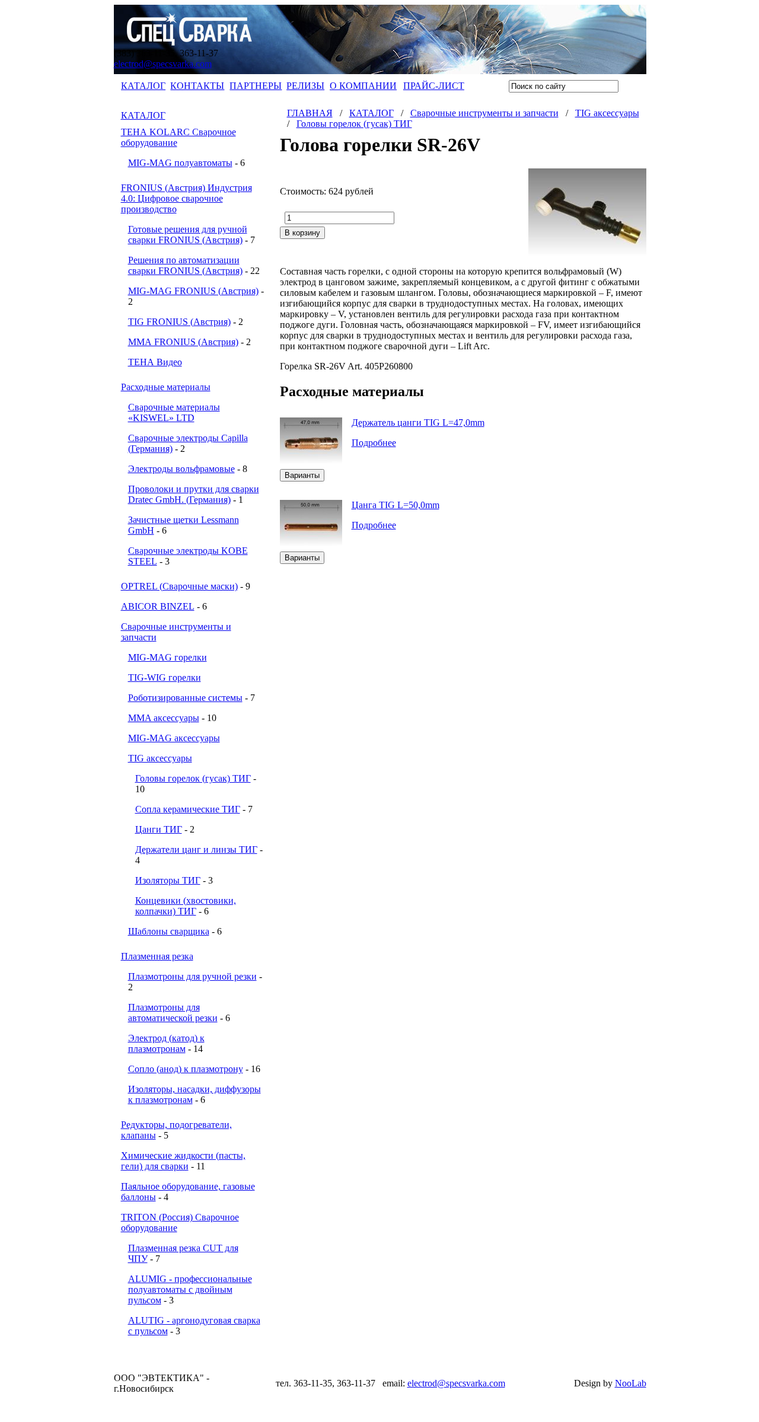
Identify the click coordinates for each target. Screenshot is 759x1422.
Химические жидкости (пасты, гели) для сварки (183, 1160)
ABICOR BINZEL (157, 606)
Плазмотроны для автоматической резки (173, 1012)
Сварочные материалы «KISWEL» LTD (174, 412)
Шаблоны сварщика (168, 931)
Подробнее (374, 443)
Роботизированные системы (185, 698)
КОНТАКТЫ (197, 86)
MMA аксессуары (163, 718)
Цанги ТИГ (158, 829)
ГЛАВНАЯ (310, 113)
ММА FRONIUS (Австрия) (183, 342)
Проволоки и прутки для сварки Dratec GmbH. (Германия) (193, 494)
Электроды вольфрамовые (181, 469)
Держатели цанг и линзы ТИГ (196, 849)
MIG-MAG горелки (167, 657)
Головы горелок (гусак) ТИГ (193, 778)
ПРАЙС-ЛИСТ (433, 86)
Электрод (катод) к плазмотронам (166, 1043)
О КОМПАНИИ (363, 86)
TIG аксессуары (160, 758)
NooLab (630, 1383)
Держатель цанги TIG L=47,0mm (418, 422)
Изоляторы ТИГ (167, 880)
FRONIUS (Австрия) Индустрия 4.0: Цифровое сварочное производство (186, 198)
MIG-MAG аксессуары (174, 738)
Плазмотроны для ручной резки (192, 976)
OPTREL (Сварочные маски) (179, 586)
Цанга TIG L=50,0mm (395, 505)
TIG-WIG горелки (164, 677)
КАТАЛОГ (143, 86)
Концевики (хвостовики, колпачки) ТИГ (185, 905)
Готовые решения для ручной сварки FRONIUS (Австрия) (187, 234)
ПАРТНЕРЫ (255, 86)
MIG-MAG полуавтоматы (180, 163)
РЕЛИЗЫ (305, 86)
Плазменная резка (157, 956)
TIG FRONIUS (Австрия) (179, 322)
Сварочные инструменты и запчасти (484, 113)
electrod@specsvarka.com (163, 64)
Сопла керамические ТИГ (187, 809)
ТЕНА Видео (155, 362)
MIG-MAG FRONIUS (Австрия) (193, 291)
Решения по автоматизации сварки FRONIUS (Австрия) (185, 265)
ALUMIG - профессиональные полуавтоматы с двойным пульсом (190, 1289)
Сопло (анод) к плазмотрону (185, 1069)
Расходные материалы (166, 387)
